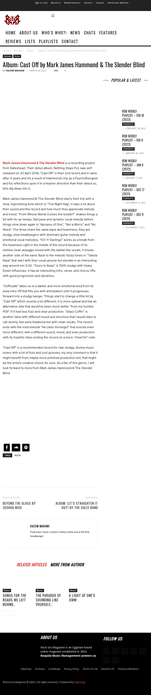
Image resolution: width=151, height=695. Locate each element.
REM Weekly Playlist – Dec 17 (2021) (133, 189)
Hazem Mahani (15, 70)
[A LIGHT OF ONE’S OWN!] (83, 582)
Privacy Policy (71, 669)
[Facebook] (105, 8)
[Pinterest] (25, 79)
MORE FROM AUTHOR (67, 564)
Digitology (79, 682)
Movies (116, 90)
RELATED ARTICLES (31, 564)
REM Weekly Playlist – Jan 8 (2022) (132, 164)
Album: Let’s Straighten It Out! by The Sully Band (77, 505)
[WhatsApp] (34, 79)
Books (126, 92)
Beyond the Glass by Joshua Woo (19, 505)
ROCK (18, 455)
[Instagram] (112, 8)
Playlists (48, 41)
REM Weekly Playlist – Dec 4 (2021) (133, 214)
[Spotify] (125, 8)
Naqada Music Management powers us (68, 655)
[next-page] (11, 612)
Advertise (26, 669)
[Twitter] (138, 8)
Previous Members (128, 669)
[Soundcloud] (118, 8)
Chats (90, 33)
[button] (142, 33)
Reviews (13, 41)
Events (140, 90)
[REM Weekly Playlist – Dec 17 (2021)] (111, 189)
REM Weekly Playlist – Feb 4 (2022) (132, 140)
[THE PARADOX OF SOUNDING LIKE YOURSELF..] (50, 582)
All (111, 84)
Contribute (54, 669)
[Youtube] (144, 8)
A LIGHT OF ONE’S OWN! (82, 597)
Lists (30, 41)
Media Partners (72, 2)
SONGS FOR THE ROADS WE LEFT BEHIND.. (14, 600)
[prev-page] (5, 612)
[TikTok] (131, 8)
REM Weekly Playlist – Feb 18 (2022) (133, 115)
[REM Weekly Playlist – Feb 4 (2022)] (111, 139)
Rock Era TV (107, 669)
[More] (43, 79)
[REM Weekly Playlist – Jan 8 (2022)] (111, 164)
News (75, 33)
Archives (123, 84)
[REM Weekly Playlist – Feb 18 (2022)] (111, 114)
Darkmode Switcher (118, 2)
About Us (55, 2)
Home (11, 33)
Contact (100, 2)
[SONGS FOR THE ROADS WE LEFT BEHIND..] (17, 582)
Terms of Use (90, 669)
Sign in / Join (41, 2)
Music (30, 50)
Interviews (138, 84)
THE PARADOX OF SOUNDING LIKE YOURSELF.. (48, 600)
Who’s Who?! (54, 33)
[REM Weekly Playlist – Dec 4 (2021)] (111, 213)
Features (108, 33)
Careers (88, 2)
